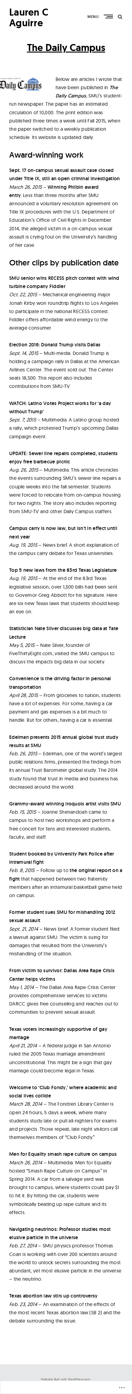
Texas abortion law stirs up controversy (53, 1296)
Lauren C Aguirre (28, 17)
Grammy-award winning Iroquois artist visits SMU (65, 804)
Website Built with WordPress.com (65, 1379)
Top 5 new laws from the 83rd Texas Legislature (63, 570)
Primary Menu (109, 16)
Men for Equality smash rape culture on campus (63, 1154)
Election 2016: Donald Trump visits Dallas (54, 344)
